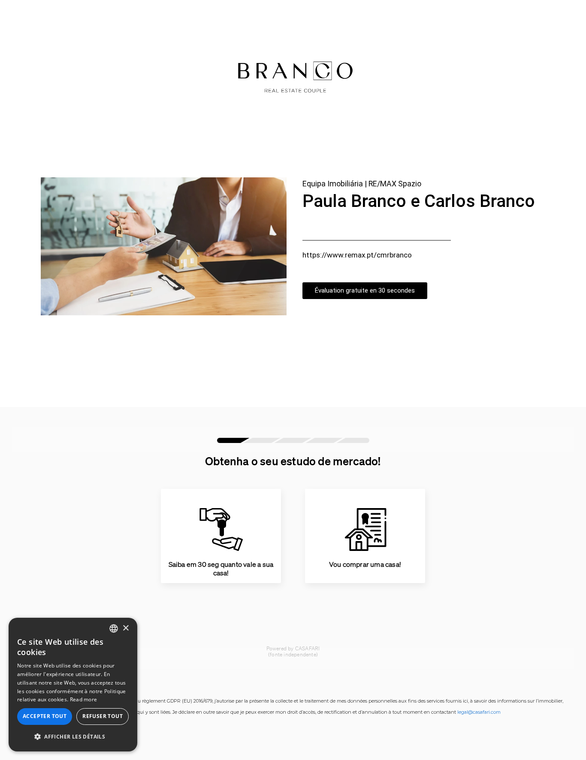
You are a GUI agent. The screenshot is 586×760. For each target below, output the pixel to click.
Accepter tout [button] (44, 716)
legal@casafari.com (479, 712)
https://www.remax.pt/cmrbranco (357, 255)
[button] (73, 736)
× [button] (125, 628)
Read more (83, 699)
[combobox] (113, 628)
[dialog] (73, 684)
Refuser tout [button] (102, 716)
